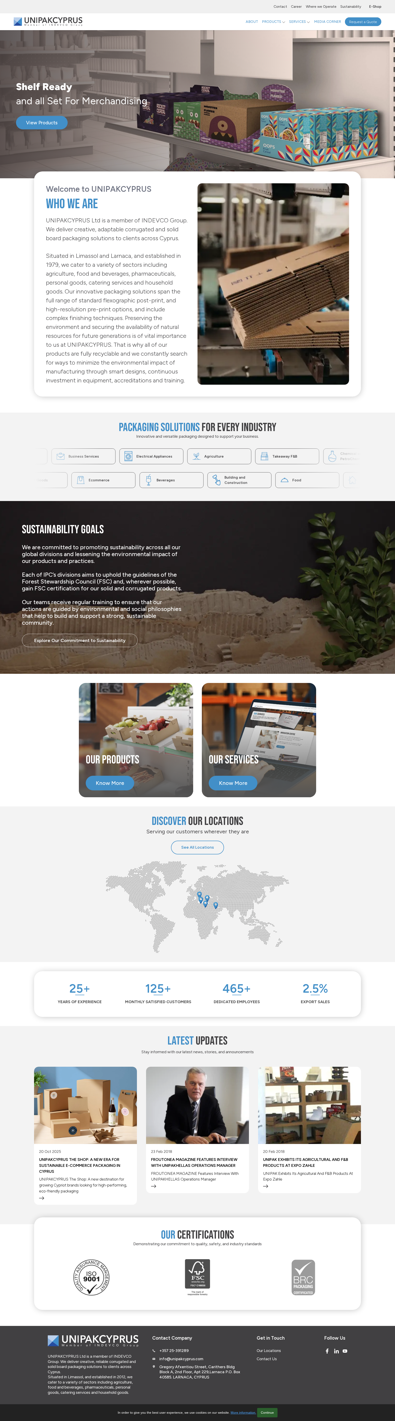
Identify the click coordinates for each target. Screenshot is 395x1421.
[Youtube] (345, 1351)
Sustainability (350, 6)
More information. (243, 1412)
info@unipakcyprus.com (181, 1359)
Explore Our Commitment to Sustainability (79, 640)
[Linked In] (336, 1351)
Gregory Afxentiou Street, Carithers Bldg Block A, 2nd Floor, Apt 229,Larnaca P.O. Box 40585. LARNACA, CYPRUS (199, 1372)
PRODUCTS (271, 21)
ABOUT (252, 21)
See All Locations (197, 847)
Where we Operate (321, 6)
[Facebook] (327, 1351)
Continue (267, 1412)
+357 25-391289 (174, 1350)
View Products (47, 124)
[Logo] (48, 21)
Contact (280, 6)
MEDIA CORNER (327, 21)
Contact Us (267, 1359)
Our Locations (269, 1350)
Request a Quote (363, 21)
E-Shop (375, 6)
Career (296, 6)
